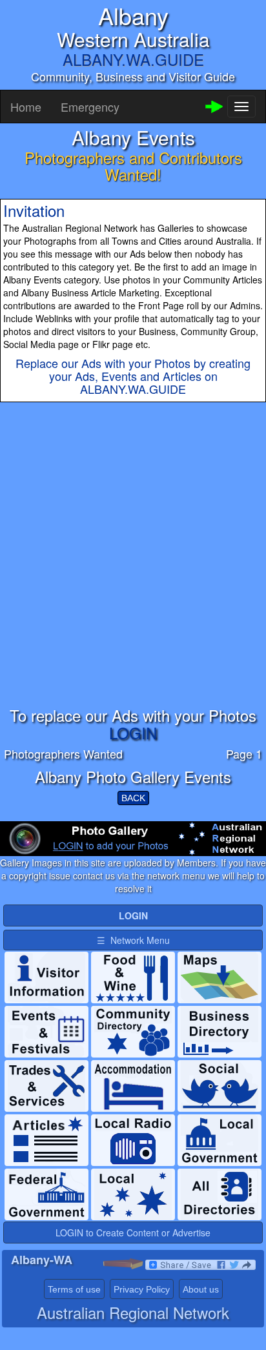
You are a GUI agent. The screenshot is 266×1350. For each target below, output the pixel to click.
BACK (133, 798)
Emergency (90, 106)
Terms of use (74, 1289)
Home (25, 106)
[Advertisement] (133, 574)
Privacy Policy (142, 1289)
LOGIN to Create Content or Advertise (133, 1232)
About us (201, 1289)
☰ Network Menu (133, 940)
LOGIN (133, 732)
